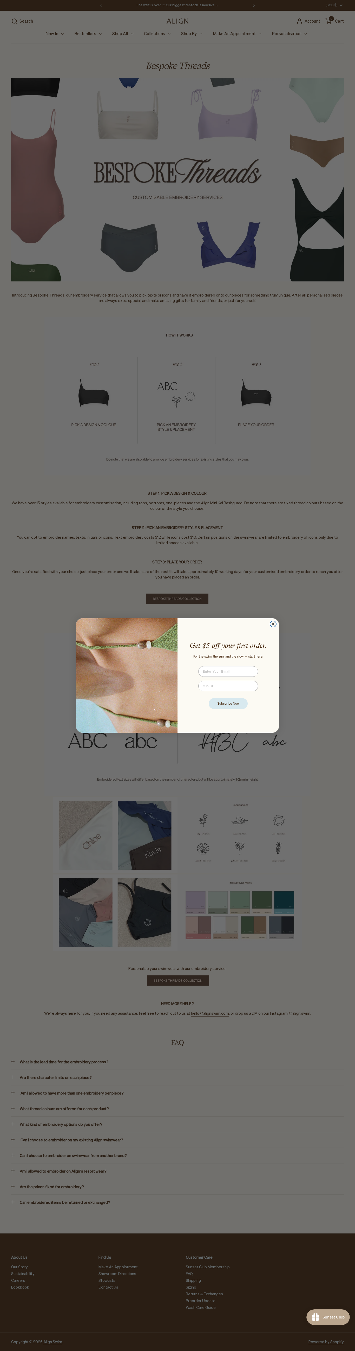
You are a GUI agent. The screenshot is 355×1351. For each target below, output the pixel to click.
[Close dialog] (273, 624)
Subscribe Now (228, 703)
